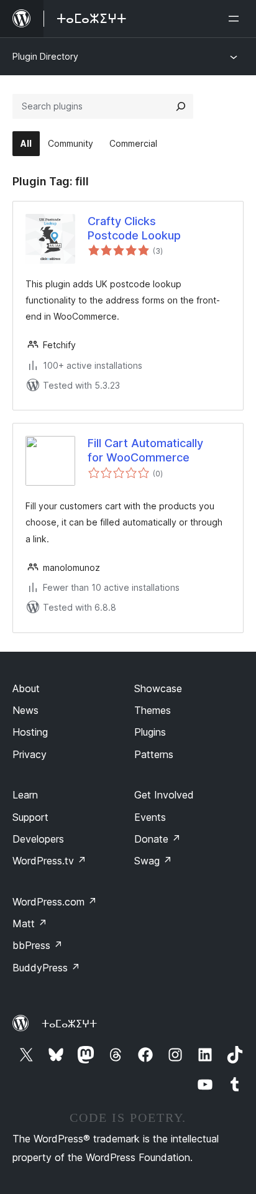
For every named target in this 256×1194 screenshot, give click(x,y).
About (26, 688)
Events (150, 817)
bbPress (37, 945)
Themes (152, 710)
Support (30, 817)
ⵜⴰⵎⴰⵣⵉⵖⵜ (69, 1023)
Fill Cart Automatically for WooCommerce (145, 450)
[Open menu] (236, 18)
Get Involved (164, 795)
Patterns (153, 754)
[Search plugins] (180, 106)
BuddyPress (46, 967)
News (25, 710)
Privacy (29, 754)
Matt (29, 923)
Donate (157, 839)
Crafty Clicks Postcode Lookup (134, 228)
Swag (153, 860)
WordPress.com (54, 901)
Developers (38, 839)
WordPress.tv (49, 860)
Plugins (150, 732)
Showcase (158, 688)
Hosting (30, 732)
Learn (25, 795)
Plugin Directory (45, 56)
